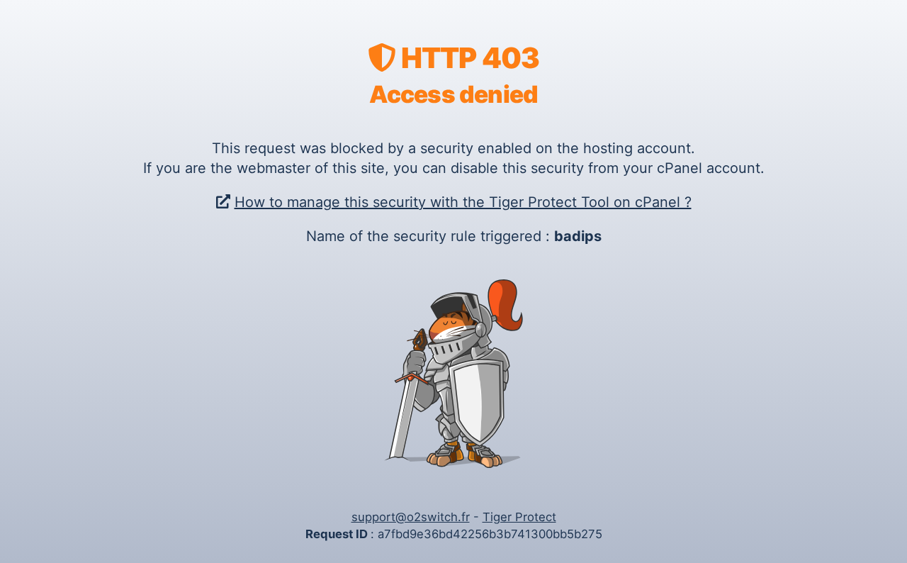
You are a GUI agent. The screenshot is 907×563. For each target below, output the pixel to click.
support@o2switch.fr (410, 517)
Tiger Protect (519, 517)
